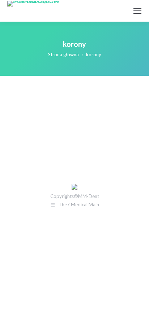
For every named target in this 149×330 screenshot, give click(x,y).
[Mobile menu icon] (137, 10)
